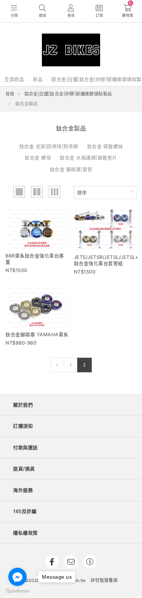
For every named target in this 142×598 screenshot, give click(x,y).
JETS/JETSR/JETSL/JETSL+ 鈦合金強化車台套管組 (106, 260)
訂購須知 (23, 426)
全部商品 (14, 79)
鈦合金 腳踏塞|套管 (71, 169)
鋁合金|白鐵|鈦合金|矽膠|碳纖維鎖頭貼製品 (68, 94)
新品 (38, 79)
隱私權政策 (25, 533)
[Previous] (57, 365)
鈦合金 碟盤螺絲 (105, 146)
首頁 (10, 94)
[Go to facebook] (17, 577)
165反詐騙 (24, 511)
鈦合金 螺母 (38, 157)
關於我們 (23, 405)
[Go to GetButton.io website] (17, 591)
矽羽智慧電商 (104, 580)
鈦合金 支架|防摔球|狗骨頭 (48, 146)
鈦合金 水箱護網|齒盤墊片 (88, 157)
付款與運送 (25, 447)
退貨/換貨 (24, 468)
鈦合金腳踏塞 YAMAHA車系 (36, 334)
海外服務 (23, 490)
